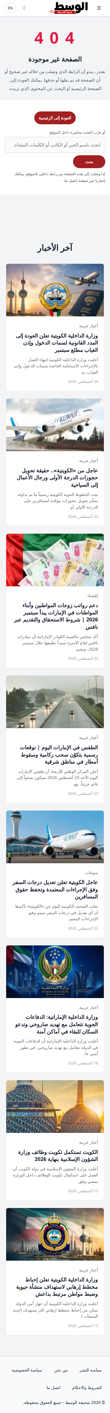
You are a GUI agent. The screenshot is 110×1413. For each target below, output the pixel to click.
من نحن (61, 1370)
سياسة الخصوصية (27, 1370)
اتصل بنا (53, 1387)
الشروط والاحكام (87, 1387)
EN (10, 8)
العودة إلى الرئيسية (55, 117)
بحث (89, 161)
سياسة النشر (90, 1370)
